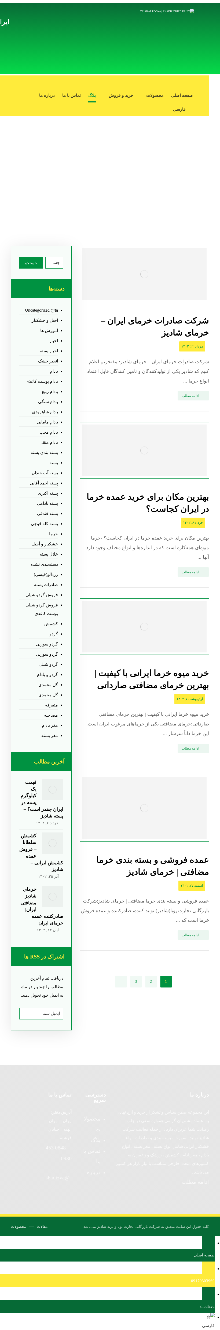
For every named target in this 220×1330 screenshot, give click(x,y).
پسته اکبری (48, 493)
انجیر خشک (48, 361)
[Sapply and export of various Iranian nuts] (164, 38)
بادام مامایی (47, 422)
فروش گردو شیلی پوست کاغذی (41, 609)
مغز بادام (50, 725)
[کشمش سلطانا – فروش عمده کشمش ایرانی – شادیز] (52, 843)
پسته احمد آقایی (44, 483)
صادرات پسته (46, 584)
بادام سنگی (48, 401)
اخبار (53, 340)
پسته (53, 462)
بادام (54, 371)
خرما (53, 534)
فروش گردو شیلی (41, 595)
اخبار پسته (49, 351)
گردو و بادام (47, 674)
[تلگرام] (203, 82)
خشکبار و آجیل (45, 544)
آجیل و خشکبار (45, 320)
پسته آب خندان (45, 473)
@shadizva (57, 1177)
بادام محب (48, 432)
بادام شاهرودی (45, 412)
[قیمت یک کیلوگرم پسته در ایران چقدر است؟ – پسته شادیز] (52, 789)
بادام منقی (48, 442)
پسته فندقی (47, 513)
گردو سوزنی (47, 644)
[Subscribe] (26, 1013)
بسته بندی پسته (44, 452)
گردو (53, 634)
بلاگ (96, 1140)
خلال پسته (49, 554)
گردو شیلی (48, 664)
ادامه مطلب (195, 1182)
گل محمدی (48, 684)
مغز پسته (49, 735)
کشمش (51, 623)
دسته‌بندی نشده (44, 564)
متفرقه (51, 705)
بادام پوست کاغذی (41, 381)
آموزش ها (49, 330)
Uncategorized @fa (41, 310)
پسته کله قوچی (44, 523)
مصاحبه (51, 715)
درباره (94, 1172)
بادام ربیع (50, 391)
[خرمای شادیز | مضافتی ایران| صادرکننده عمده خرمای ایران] (52, 896)
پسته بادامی (47, 503)
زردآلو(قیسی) (46, 574)
